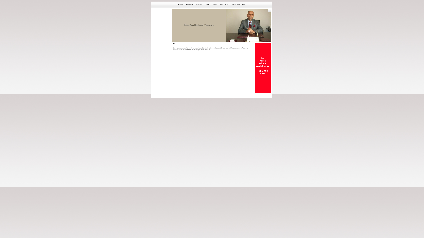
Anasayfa (180, 4)
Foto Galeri (199, 4)
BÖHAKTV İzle (224, 4)
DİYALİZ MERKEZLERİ (238, 4)
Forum (207, 4)
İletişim (215, 4)
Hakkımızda (189, 4)
